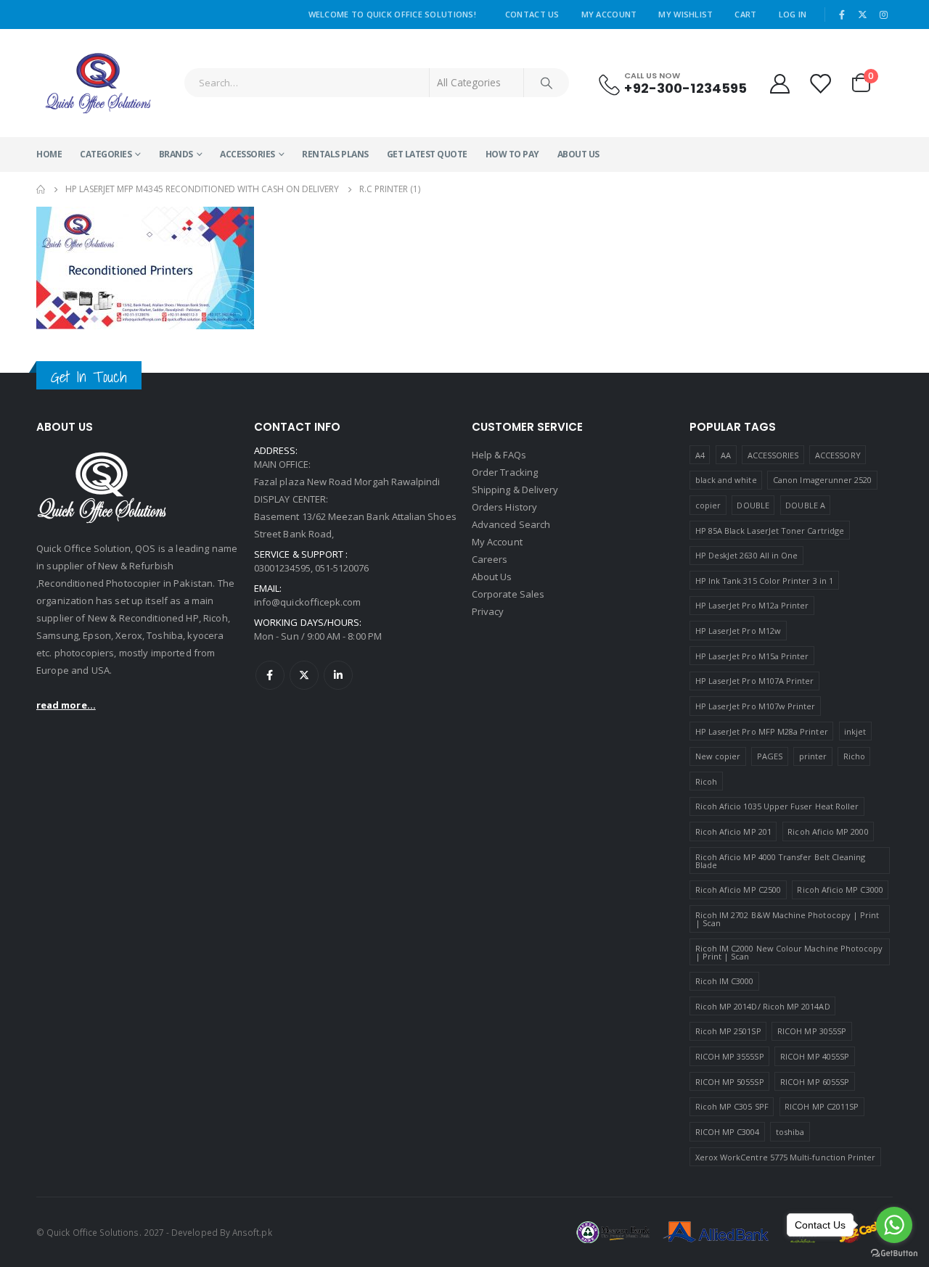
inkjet (855, 731)
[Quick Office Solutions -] (98, 83)
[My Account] (779, 83)
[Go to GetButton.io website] (894, 1252)
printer (813, 756)
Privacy (488, 611)
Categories (105, 154)
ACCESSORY (838, 455)
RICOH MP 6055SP (814, 1081)
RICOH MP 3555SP (729, 1056)
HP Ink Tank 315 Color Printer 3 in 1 (764, 580)
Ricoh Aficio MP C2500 (738, 889)
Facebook (270, 675)
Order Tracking (505, 472)
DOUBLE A (805, 505)
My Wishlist (685, 14)
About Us (578, 154)
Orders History (504, 506)
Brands (176, 154)
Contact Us (532, 14)
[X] (863, 14)
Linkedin (338, 675)
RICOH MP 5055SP (729, 1081)
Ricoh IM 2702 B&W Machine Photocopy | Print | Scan (787, 918)
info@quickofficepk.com (307, 601)
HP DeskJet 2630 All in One (746, 555)
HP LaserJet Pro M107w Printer (755, 706)
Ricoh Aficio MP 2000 (827, 831)
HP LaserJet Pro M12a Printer (752, 605)
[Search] (546, 82)
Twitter (304, 675)
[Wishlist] (821, 83)
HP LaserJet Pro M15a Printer (752, 656)
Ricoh (706, 781)
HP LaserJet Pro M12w (738, 630)
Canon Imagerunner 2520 (822, 479)
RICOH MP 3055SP (811, 1030)
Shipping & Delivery (515, 489)
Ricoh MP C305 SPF (732, 1106)
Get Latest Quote (427, 154)
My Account (609, 14)
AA (726, 455)
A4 (700, 455)
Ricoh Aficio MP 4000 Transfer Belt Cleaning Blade (780, 860)
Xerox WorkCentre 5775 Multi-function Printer (785, 1157)
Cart (745, 14)
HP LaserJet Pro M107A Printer (754, 680)
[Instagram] (883, 14)
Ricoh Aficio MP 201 (733, 831)
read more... (66, 704)
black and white (726, 479)
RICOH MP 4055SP (814, 1056)
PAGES (769, 756)
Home (49, 154)
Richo (854, 756)
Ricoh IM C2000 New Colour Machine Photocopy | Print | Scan (789, 952)
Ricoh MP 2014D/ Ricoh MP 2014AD (762, 1006)
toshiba (790, 1131)
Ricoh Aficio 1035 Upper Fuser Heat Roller (777, 806)
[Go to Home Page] (40, 189)
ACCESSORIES (247, 154)
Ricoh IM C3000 (724, 980)
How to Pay (512, 154)
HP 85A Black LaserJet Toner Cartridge (769, 530)
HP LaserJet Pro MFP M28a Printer (761, 731)
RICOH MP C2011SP (822, 1106)
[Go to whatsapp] (894, 1225)
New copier (718, 756)
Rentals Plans (335, 154)
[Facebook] (841, 14)
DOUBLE (753, 505)
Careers (489, 559)
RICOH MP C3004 (727, 1131)
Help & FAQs (499, 454)
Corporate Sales (508, 594)
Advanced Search (511, 524)
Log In (793, 14)
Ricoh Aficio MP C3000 (840, 889)
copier (708, 505)
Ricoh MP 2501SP (728, 1030)
